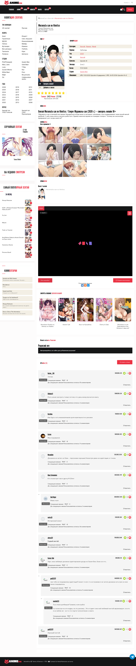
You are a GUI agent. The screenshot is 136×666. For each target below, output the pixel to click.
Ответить (126, 385)
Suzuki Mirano (7, 70)
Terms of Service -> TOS (40, 661)
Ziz (3, 77)
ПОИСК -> (127, 2)
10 (70, 93)
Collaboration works (26, 78)
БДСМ (4, 41)
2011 (30, 90)
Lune (4, 67)
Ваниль (88, 46)
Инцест (24, 36)
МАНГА (40, 9)
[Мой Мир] (88, 285)
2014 (17, 100)
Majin (4, 75)
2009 (30, 95)
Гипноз (4, 44)
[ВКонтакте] (82, 285)
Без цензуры (6, 49)
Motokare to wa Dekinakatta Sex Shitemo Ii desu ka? (123, 326)
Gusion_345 (51, 373)
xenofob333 (56, 601)
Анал (4, 36)
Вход (130, 9)
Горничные (6, 39)
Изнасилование (27, 41)
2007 (30, 100)
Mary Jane (5, 64)
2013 (17, 102)
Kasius (49, 434)
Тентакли (5, 51)
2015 (17, 97)
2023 (4, 95)
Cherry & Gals (104, 324)
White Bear (6, 72)
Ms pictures (26, 75)
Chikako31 (50, 394)
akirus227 (50, 538)
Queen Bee (84, 72)
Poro (23, 72)
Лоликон (5, 54)
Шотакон (25, 54)
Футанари (5, 46)
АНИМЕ (19, 9)
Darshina (50, 414)
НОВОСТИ (33, 9)
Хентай (50, 18)
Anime (15, 2)
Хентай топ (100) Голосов (7, 111)
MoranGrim (50, 455)
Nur (23, 70)
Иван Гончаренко (52, 475)
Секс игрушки (27, 39)
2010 (30, 92)
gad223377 (53, 578)
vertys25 (50, 517)
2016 (17, 95)
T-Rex (24, 67)
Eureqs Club (51, 558)
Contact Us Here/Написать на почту (61, 661)
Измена (24, 46)
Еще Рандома (25, 131)
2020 (82, 54)
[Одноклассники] (85, 285)
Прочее (24, 28)
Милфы (24, 44)
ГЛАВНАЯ (11, 9)
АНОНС (26, 9)
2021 (4, 100)
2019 (17, 87)
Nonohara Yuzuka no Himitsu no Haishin (47, 325)
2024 (4, 92)
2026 (4, 87)
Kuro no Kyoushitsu (85, 324)
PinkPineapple (7, 62)
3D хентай (5, 28)
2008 (30, 97)
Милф (94, 46)
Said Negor (53, 497)
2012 (30, 87)
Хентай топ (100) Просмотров (26, 112)
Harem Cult (66, 324)
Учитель (25, 49)
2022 (4, 97)
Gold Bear (25, 64)
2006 (30, 102)
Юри (23, 51)
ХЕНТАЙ (47, 9)
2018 (17, 90)
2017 (17, 92)
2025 (4, 90)
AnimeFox (42, 18)
